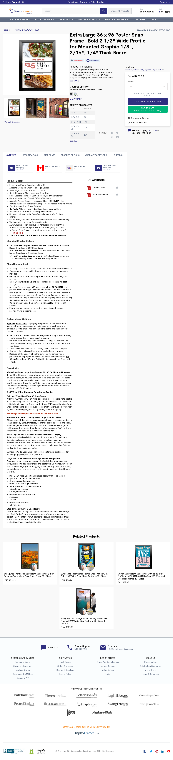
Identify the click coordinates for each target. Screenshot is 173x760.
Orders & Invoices (65, 666)
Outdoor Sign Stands (116, 20)
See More (74, 81)
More (155, 20)
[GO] (103, 11)
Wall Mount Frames (89, 20)
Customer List (150, 662)
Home (5, 30)
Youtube (168, 751)
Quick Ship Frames (20, 20)
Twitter (150, 751)
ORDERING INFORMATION (22, 658)
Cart (160, 9)
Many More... (76, 99)
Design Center (107, 658)
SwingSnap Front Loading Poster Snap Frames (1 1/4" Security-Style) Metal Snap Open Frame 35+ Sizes (29, 575)
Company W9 (23, 678)
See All (73, 141)
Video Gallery (108, 670)
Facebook (145, 751)
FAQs (108, 674)
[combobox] (74, 11)
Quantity (131, 81)
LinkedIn (162, 751)
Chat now (152, 130)
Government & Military (23, 674)
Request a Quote (23, 662)
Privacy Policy (150, 670)
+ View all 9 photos (11, 122)
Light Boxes (140, 20)
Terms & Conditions (150, 674)
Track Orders (65, 662)
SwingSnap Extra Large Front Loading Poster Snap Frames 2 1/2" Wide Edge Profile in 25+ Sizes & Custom (84, 621)
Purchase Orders (22, 670)
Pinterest (156, 751)
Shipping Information (22, 666)
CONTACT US (65, 658)
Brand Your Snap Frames (108, 662)
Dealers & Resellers (65, 670)
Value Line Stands (44, 20)
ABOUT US (150, 658)
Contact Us (165, 2)
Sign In (142, 9)
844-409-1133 (18, 2)
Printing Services (107, 666)
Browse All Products (120, 11)
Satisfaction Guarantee (150, 666)
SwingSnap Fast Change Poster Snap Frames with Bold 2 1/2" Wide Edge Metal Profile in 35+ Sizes (84, 575)
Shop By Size (66, 20)
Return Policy (65, 674)
